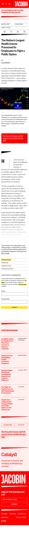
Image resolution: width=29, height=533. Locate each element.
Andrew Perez (22, 338)
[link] (9, 4)
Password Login (6, 260)
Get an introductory (9, 10)
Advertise (4, 517)
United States (19, 24)
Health (3, 27)
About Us (13, 514)
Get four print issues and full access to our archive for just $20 (13, 138)
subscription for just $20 (10, 12)
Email (3, 291)
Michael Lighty (22, 370)
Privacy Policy (21, 517)
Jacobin (20, 10)
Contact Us (22, 514)
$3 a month (5, 253)
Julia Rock (5, 63)
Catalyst (4, 514)
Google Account (6, 266)
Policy (8, 27)
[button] (3, 4)
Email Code (4, 263)
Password (5, 299)
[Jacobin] (21, 4)
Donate (21, 425)
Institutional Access (7, 269)
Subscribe (7, 425)
